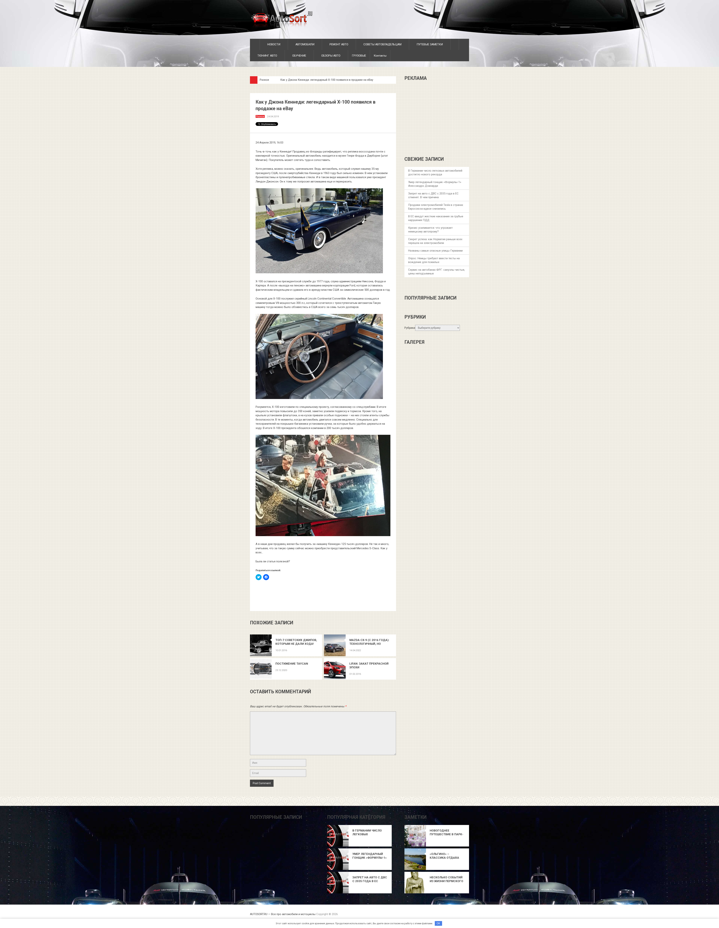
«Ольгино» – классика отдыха (444, 855)
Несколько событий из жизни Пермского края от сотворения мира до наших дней (447, 879)
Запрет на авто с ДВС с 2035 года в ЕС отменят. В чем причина (369, 879)
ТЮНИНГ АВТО (267, 55)
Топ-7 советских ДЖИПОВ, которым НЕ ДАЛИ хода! (296, 642)
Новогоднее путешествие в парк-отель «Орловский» (446, 832)
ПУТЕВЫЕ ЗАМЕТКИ (429, 44)
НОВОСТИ (273, 44)
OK (438, 923)
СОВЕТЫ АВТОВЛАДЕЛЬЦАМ (382, 44)
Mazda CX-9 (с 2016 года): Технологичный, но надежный (369, 642)
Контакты (380, 55)
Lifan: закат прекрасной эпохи (369, 665)
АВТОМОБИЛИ (304, 44)
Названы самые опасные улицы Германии (435, 250)
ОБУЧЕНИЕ (299, 55)
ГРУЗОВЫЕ (359, 55)
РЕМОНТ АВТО (338, 44)
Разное (264, 79)
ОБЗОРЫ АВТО (330, 55)
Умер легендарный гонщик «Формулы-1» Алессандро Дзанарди (369, 856)
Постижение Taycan (291, 663)
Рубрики (409, 328)
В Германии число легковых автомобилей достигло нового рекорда (367, 832)
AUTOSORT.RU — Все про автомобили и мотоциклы (282, 914)
